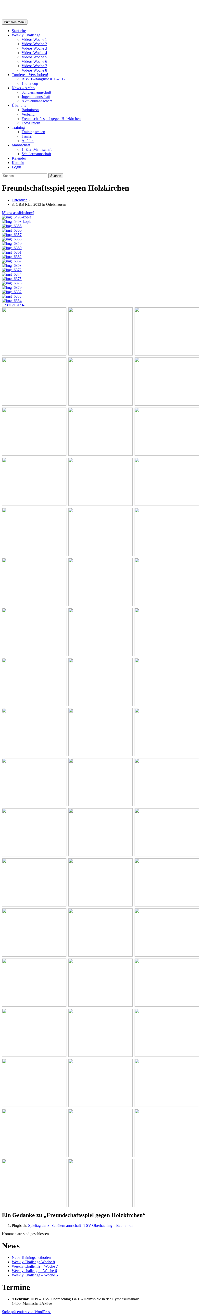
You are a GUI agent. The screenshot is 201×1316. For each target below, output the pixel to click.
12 (12, 305)
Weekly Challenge (26, 35)
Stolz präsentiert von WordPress (26, 1312)
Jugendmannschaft (36, 97)
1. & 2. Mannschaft (36, 149)
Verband (28, 114)
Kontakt (18, 163)
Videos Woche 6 (34, 61)
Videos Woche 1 (34, 39)
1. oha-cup (30, 83)
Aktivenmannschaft (37, 101)
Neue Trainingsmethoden (31, 1257)
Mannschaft (21, 145)
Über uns (19, 105)
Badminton (30, 110)
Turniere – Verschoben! (30, 75)
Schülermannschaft (36, 92)
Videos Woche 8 (34, 70)
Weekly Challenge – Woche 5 (35, 1275)
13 (16, 305)
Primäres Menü (14, 22)
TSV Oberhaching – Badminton (55, 9)
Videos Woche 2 (34, 44)
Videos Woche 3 (34, 48)
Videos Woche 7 (34, 66)
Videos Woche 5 (34, 57)
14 (20, 305)
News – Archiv (23, 88)
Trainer (27, 136)
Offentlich (19, 200)
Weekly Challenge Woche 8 (33, 1262)
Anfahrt (28, 141)
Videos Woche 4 (34, 53)
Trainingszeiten (33, 132)
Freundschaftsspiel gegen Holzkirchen (51, 119)
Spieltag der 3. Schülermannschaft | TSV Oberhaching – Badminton (80, 1225)
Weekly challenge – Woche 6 (34, 1271)
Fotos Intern (31, 123)
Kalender (19, 158)
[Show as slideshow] (18, 213)
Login (16, 167)
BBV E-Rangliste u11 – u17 (43, 79)
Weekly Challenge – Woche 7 (35, 1266)
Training (18, 127)
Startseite (19, 31)
